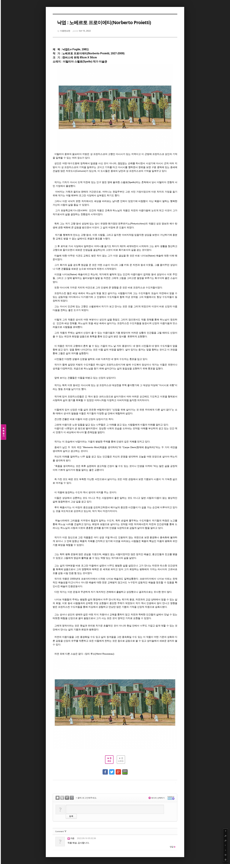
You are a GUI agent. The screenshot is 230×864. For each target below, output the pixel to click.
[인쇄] (225, 859)
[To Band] (125, 770)
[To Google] (118, 770)
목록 (4, 432)
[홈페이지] (69, 838)
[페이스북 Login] (67, 798)
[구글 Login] (72, 798)
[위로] (225, 845)
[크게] (225, 835)
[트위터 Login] (62, 798)
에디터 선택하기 (157, 798)
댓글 (172, 846)
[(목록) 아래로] (225, 850)
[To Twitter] (112, 770)
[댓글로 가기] (225, 854)
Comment (61, 831)
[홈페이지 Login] (58, 798)
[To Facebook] (105, 770)
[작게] (225, 840)
